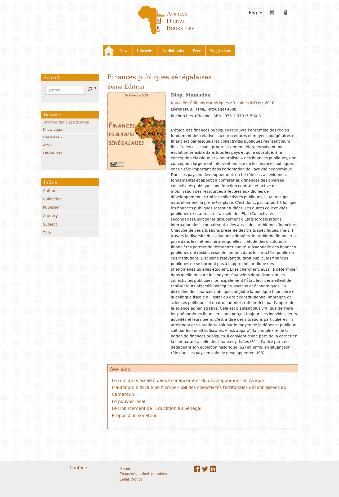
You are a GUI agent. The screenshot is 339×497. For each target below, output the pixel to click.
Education (51, 153)
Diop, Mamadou (191, 95)
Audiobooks (173, 50)
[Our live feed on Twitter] (205, 469)
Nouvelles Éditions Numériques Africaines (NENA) (217, 103)
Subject (50, 224)
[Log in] (286, 12)
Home (108, 50)
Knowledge (52, 129)
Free (197, 50)
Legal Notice (130, 479)
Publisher (51, 207)
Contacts (79, 467)
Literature (51, 137)
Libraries (145, 50)
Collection (52, 199)
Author (49, 190)
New (123, 50)
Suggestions (220, 50)
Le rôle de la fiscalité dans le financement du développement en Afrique (188, 380)
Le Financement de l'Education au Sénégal (156, 408)
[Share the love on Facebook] (197, 469)
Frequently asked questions (143, 473)
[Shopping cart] (271, 12)
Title (47, 233)
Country (50, 216)
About (124, 468)
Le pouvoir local (128, 401)
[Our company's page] (213, 469)
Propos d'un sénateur (134, 415)
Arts (46, 145)
